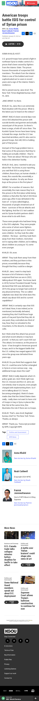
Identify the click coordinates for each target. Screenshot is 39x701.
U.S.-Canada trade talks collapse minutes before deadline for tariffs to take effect (10, 555)
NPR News (12, 437)
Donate (32, 3)
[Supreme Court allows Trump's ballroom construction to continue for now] (28, 580)
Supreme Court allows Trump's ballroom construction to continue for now (28, 600)
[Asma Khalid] (7, 456)
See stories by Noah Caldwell (22, 481)
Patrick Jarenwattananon (10, 32)
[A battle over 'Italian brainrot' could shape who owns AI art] (28, 535)
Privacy (6, 664)
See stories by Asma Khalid (25, 458)
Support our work (10, 673)
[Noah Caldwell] (7, 474)
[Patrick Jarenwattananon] (7, 495)
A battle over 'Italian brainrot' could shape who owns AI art (28, 553)
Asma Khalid (13, 29)
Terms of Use (9, 650)
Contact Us (8, 678)
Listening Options (10, 669)
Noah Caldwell (7, 31)
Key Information (9, 655)
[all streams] (36, 698)
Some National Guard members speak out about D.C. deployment (11, 589)
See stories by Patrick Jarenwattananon (23, 504)
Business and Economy (11, 543)
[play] (3, 698)
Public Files (8, 659)
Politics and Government (17, 432)
